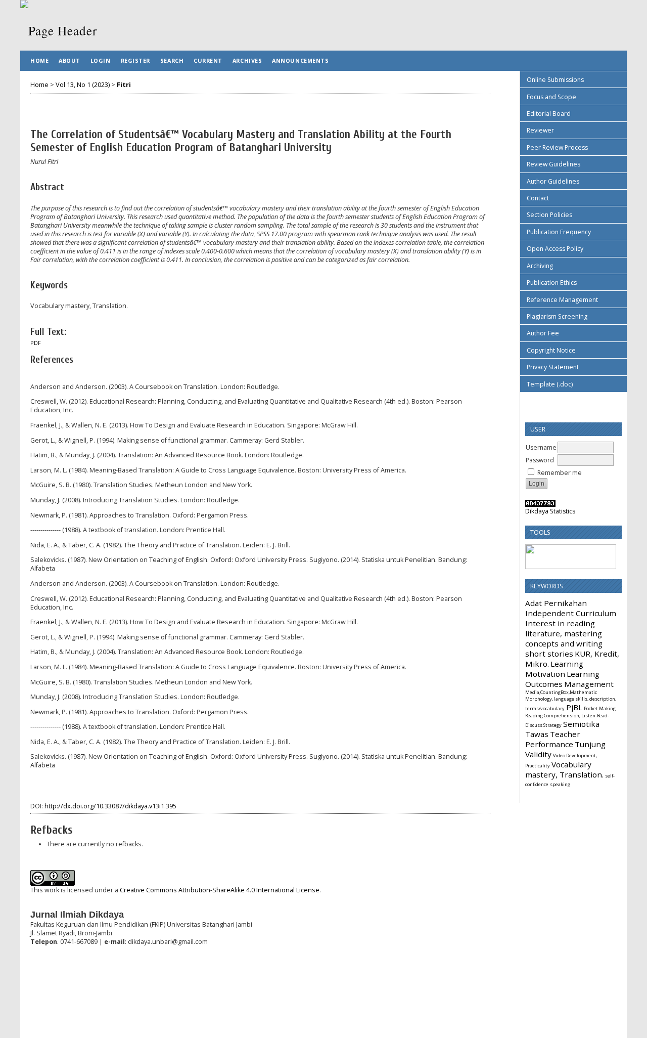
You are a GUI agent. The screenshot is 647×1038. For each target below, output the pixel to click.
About (69, 60)
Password (540, 460)
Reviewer (540, 130)
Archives (247, 60)
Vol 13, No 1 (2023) (83, 84)
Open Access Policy (555, 248)
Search (171, 60)
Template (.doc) (550, 384)
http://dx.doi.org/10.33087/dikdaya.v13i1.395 (110, 806)
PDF (35, 343)
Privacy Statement (553, 367)
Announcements (300, 60)
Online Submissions (555, 79)
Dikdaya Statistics (550, 511)
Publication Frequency (559, 232)
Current (208, 60)
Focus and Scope (551, 97)
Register (135, 60)
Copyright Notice (551, 350)
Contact (538, 198)
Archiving (540, 266)
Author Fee (543, 333)
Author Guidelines (553, 181)
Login (100, 60)
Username (541, 447)
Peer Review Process (557, 147)
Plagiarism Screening (557, 316)
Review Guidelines (553, 164)
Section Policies (549, 214)
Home (39, 60)
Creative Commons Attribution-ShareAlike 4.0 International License (219, 890)
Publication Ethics (552, 282)
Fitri (124, 84)
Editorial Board (549, 113)
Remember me (559, 472)
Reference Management (562, 299)
